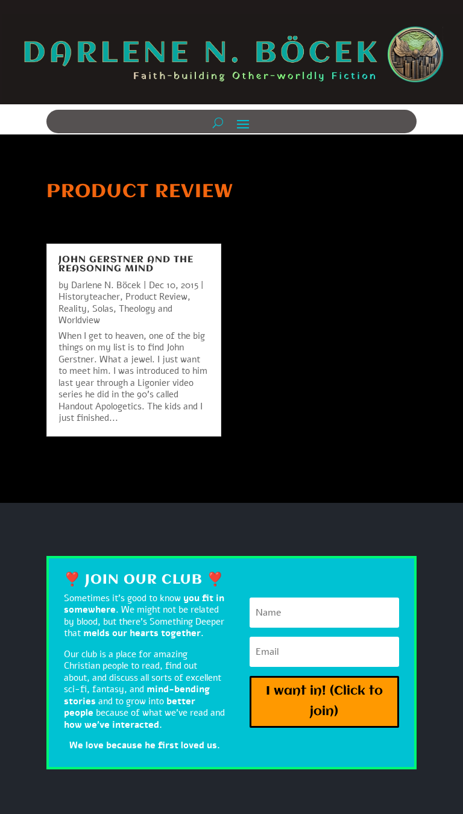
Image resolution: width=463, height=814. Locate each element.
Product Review (156, 297)
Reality (72, 309)
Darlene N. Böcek (106, 285)
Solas (102, 309)
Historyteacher (89, 297)
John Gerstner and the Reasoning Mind (126, 264)
